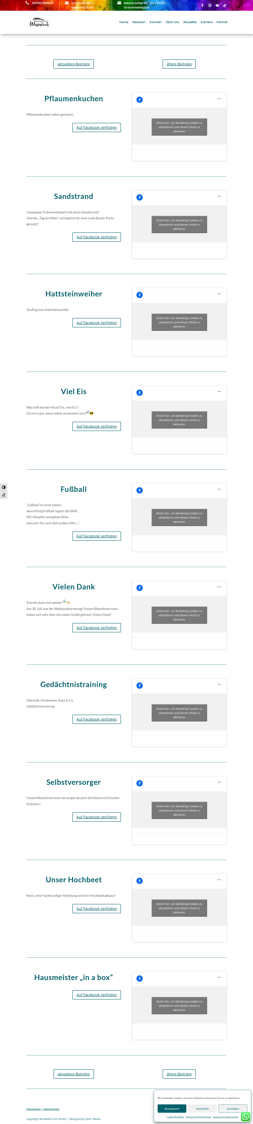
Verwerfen (202, 1108)
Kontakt (156, 22)
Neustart (139, 22)
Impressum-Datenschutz (198, 1116)
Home (123, 22)
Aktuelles (190, 22)
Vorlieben (233, 1108)
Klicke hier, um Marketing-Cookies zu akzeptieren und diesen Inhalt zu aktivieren (179, 127)
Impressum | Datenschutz (42, 1109)
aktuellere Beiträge (74, 63)
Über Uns (172, 22)
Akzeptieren (171, 1108)
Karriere (207, 22)
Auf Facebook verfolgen (96, 127)
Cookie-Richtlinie (175, 1116)
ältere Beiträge (179, 63)
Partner (222, 22)
